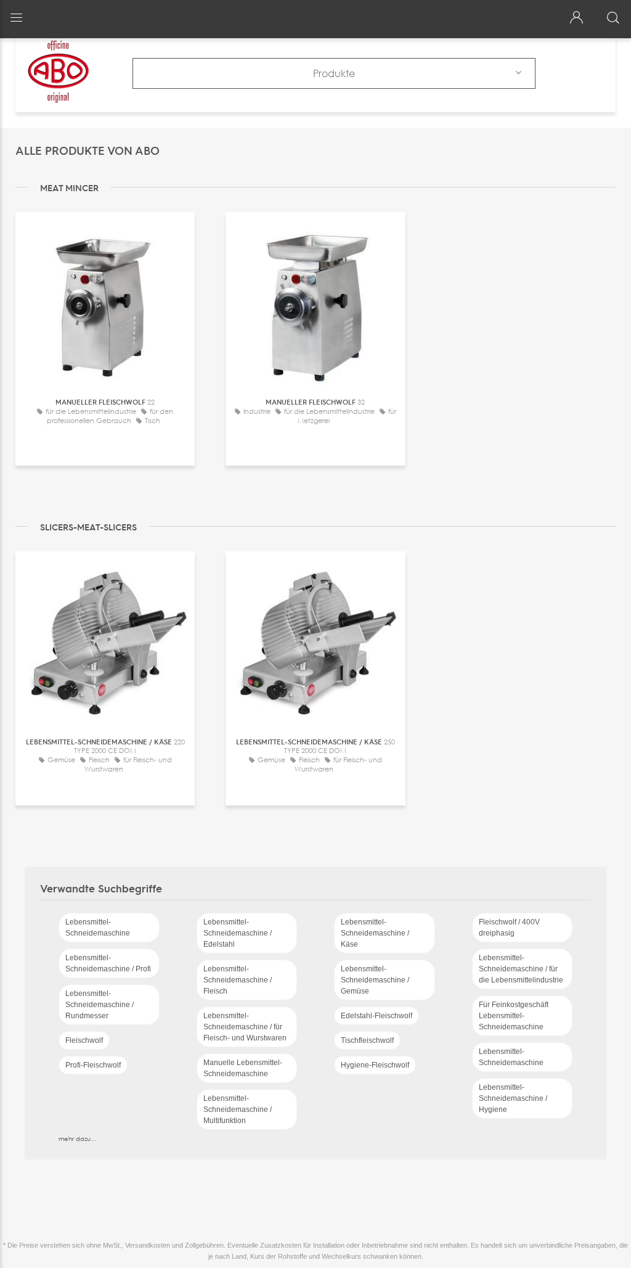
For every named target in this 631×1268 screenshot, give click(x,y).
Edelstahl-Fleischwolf (376, 1015)
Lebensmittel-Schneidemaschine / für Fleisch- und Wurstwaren (245, 1026)
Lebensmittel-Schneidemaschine (97, 927)
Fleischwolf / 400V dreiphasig (509, 927)
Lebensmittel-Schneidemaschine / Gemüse (375, 980)
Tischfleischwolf (367, 1040)
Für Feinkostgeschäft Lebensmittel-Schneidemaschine (513, 1015)
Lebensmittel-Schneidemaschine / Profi (108, 963)
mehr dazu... (77, 1138)
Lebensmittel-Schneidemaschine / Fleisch (237, 980)
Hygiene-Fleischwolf (375, 1065)
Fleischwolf (84, 1040)
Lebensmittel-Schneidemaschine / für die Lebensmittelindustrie (521, 968)
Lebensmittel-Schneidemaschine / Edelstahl (237, 933)
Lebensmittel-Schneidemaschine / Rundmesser (99, 1004)
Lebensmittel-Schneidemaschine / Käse (375, 933)
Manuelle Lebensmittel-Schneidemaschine (242, 1068)
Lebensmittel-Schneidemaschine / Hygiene (513, 1098)
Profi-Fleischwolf (93, 1065)
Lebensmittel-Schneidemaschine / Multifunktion (237, 1109)
